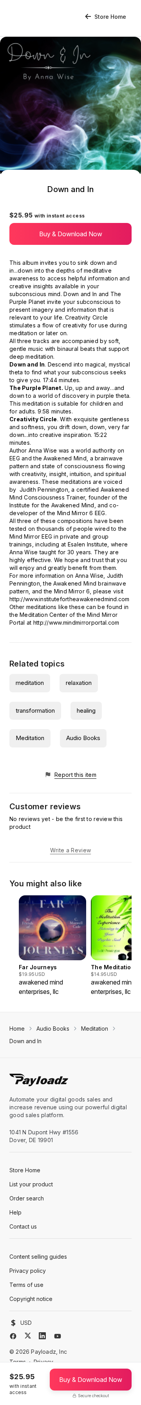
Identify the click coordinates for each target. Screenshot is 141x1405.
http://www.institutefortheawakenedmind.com (69, 599)
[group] (52, 945)
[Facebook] (13, 1336)
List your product (31, 1184)
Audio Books (83, 738)
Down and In (25, 1041)
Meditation (30, 738)
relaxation (79, 682)
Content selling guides (38, 1256)
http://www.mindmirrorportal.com (76, 622)
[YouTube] (57, 1336)
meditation (30, 682)
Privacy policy (27, 1270)
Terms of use (26, 1284)
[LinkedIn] (42, 1335)
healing (86, 710)
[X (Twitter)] (28, 1335)
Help (15, 1212)
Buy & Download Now (70, 234)
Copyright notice (30, 1298)
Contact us (23, 1226)
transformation (35, 710)
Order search (26, 1198)
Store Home (110, 16)
